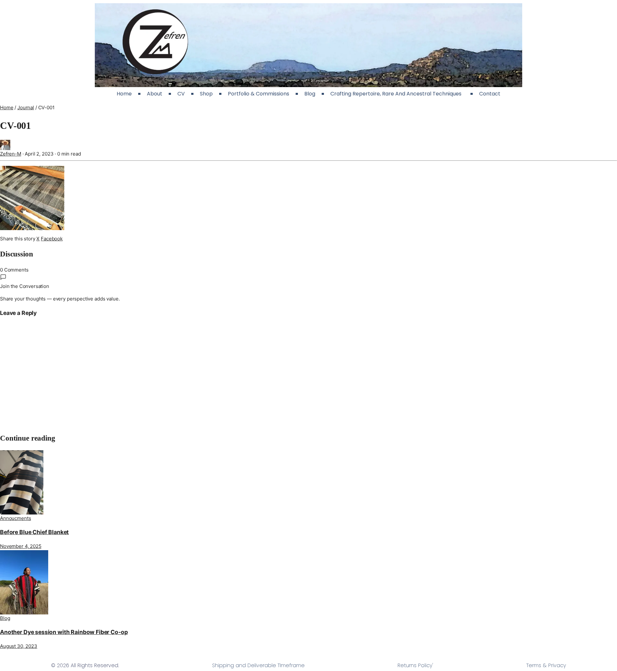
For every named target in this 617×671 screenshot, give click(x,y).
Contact (489, 93)
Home (124, 93)
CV (181, 93)
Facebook (52, 239)
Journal (25, 107)
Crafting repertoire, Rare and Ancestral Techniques (397, 93)
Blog (309, 93)
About (154, 93)
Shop (206, 93)
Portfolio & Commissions (258, 93)
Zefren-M (10, 154)
